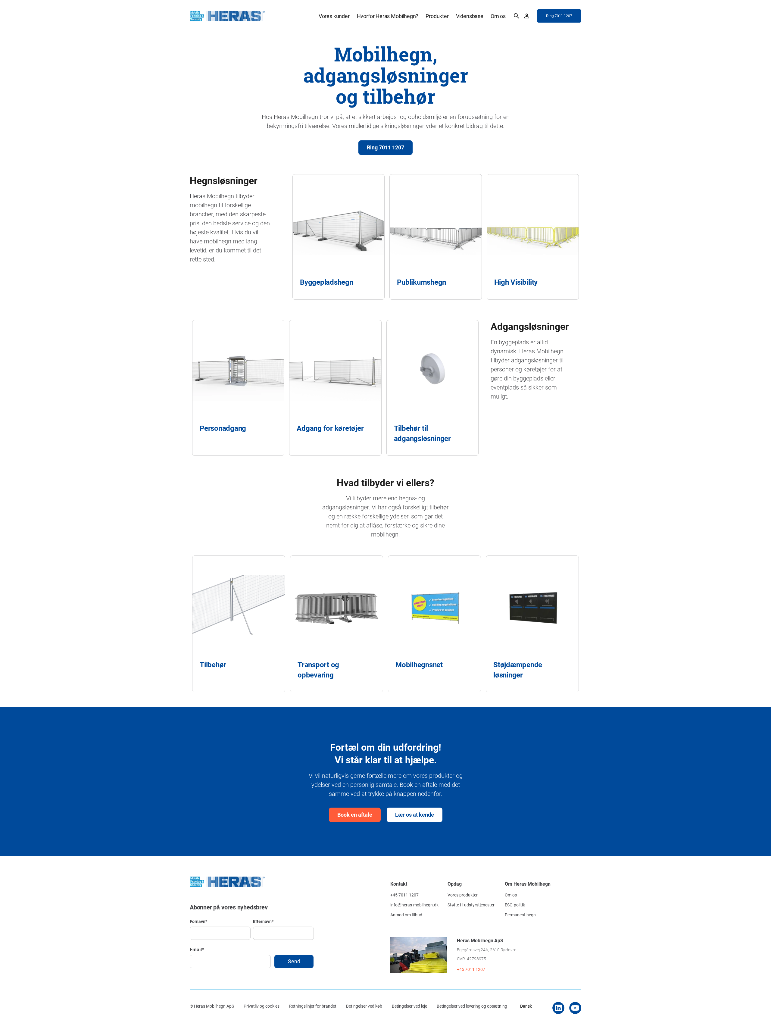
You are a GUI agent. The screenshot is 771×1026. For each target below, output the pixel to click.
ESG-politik (515, 905)
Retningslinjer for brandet (312, 1006)
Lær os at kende (414, 814)
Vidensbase (469, 16)
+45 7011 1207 (404, 895)
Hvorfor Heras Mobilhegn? (388, 16)
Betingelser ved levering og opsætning (472, 1006)
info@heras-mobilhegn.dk (414, 905)
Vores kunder (334, 16)
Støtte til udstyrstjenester (471, 905)
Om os (498, 16)
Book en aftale (354, 814)
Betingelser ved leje (409, 1006)
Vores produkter (463, 895)
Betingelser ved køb (364, 1006)
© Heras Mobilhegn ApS (212, 1006)
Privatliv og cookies (261, 1006)
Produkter (437, 16)
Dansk (526, 1006)
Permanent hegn (520, 915)
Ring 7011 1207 (385, 147)
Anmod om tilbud (406, 915)
